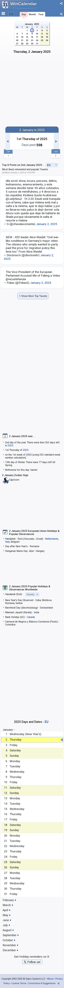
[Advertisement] (32, 89)
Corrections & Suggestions (41, 983)
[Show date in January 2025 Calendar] (32, 38)
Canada (31, 617)
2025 (10, 445)
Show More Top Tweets (33, 296)
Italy (7, 541)
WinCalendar (23, 3)
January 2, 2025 (46, 224)
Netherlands (51, 538)
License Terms (19, 983)
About (50, 979)
